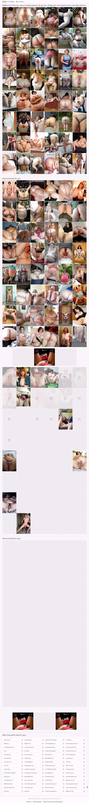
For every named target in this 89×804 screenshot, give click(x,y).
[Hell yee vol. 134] (51, 655)
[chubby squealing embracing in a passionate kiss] (51, 253)
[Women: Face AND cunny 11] (23, 190)
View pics (68, 762)
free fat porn (7, 740)
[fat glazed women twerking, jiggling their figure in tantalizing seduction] (51, 523)
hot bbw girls (7, 754)
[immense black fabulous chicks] (37, 613)
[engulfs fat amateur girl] (51, 80)
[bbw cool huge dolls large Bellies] (9, 38)
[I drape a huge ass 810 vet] (9, 419)
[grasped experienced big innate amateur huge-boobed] (51, 696)
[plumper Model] (80, 253)
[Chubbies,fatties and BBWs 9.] (23, 315)
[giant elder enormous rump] (23, 274)
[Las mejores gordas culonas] (51, 59)
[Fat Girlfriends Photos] (9, 502)
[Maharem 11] (23, 481)
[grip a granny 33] (80, 571)
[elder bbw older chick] (51, 211)
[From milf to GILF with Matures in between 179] (9, 163)
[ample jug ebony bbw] (9, 696)
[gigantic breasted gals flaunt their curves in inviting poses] (9, 253)
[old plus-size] (51, 315)
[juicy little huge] (51, 142)
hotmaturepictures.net (72, 743)
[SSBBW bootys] (37, 571)
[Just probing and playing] (66, 461)
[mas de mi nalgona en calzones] (23, 440)
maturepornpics (29, 787)
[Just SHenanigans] (23, 571)
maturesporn (69, 758)
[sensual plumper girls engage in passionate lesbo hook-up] (23, 17)
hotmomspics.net (49, 776)
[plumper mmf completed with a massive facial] (66, 655)
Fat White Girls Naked (9, 773)
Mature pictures (49, 787)
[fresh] (80, 211)
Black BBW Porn (29, 776)
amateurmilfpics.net (9, 787)
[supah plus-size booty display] (66, 571)
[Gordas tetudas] (51, 377)
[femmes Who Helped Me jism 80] (37, 142)
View (5, 751)
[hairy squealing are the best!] (66, 253)
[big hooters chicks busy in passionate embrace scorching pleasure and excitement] (80, 440)
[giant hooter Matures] (66, 274)
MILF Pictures (69, 765)
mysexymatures (70, 769)
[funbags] (66, 336)
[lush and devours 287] (66, 634)
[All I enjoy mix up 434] (9, 675)
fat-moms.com (7, 762)
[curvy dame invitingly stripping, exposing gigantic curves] (80, 336)
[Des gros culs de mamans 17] (66, 121)
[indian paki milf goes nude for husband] (66, 440)
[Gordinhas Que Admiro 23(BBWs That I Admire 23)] (37, 80)
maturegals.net (49, 773)
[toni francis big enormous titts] (37, 315)
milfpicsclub (28, 758)
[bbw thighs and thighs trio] (9, 398)
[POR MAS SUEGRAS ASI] (9, 121)
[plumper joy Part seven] (37, 440)
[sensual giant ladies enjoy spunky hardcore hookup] (37, 696)
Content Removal (38, 801)
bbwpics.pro (7, 776)
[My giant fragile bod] (37, 295)
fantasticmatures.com (51, 784)
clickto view (7, 769)
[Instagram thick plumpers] (66, 59)
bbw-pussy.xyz (29, 754)
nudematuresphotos (30, 769)
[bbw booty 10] (37, 461)
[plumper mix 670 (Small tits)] (37, 592)
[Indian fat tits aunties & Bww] (37, 655)
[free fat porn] (23, 211)
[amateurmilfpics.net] (23, 336)
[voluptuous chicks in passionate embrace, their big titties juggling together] (66, 523)
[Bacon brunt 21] (37, 211)
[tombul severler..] (37, 59)
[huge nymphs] (9, 481)
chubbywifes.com (8, 780)
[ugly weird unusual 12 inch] (9, 550)
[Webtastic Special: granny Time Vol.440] (51, 295)
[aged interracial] (51, 101)
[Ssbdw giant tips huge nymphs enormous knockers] (51, 550)
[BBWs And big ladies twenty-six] (66, 315)
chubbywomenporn (9, 747)
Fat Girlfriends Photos (30, 784)
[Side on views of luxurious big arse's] (23, 295)
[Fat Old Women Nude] (23, 398)
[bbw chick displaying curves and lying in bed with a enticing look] (51, 274)
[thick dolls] (37, 101)
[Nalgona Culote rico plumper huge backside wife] (23, 59)
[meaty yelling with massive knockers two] (37, 336)
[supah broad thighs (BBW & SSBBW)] (37, 550)
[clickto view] (80, 59)
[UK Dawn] (37, 232)
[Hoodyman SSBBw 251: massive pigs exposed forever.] (37, 17)
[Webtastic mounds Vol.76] (9, 440)
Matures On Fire (70, 780)
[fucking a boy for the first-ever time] (23, 613)
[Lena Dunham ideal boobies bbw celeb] (23, 634)
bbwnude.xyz (28, 740)
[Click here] (80, 80)
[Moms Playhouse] (23, 461)
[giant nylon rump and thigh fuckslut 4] (66, 80)
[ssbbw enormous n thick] (80, 613)
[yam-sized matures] (51, 17)
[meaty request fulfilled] (9, 655)
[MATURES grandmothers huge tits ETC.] (66, 377)
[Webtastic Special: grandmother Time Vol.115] (80, 190)
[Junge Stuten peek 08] (66, 142)
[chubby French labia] (51, 613)
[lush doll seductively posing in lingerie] (51, 440)
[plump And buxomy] (80, 315)
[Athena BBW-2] (23, 38)
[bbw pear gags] (9, 17)
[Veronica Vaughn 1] (66, 696)
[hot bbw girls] (80, 101)
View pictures (7, 758)
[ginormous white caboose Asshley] (66, 163)
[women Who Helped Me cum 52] (51, 190)
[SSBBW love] (51, 163)
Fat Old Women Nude (50, 769)
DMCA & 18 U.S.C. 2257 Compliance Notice (53, 801)
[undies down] (37, 190)
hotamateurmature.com (31, 773)
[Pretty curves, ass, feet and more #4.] (9, 592)
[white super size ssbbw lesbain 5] (66, 101)
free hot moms (69, 773)
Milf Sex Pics (48, 754)
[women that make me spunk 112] (23, 142)
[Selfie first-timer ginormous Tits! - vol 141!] (51, 571)
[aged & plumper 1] (23, 80)
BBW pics (6, 743)
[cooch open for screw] (9, 232)
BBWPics (8, 1)
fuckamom (68, 740)
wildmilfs (27, 791)
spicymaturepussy (50, 747)
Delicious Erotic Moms (51, 740)
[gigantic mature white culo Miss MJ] (66, 613)
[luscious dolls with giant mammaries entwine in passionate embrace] (9, 377)
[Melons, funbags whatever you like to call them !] (66, 481)
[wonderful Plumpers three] (51, 675)
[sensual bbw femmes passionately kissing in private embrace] (37, 121)
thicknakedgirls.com (50, 743)
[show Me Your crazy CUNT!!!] (23, 592)
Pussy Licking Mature (51, 791)
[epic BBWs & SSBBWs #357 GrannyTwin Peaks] (37, 675)
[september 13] (80, 675)
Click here (6, 791)
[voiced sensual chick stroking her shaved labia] (23, 232)
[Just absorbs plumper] (9, 101)
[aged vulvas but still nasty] (80, 38)
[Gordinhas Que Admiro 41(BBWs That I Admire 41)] (51, 481)
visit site (6, 765)
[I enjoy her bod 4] (80, 592)
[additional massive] (37, 398)
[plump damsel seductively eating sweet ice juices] (9, 211)
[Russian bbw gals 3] (80, 142)
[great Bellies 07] (23, 253)
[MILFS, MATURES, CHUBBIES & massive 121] (37, 274)
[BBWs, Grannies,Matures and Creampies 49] (23, 121)
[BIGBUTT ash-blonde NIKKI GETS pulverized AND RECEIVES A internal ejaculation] (66, 592)
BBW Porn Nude (8, 784)
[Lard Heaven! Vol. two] (66, 38)
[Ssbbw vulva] (80, 232)
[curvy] (51, 419)
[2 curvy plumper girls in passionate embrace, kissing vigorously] (23, 655)
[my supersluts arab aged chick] (51, 592)
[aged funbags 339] (23, 101)
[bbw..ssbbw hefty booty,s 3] (80, 377)
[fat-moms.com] (80, 461)
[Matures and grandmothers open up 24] (80, 295)
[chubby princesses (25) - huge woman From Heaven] (37, 377)
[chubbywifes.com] (80, 274)
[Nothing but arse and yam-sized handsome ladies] (80, 163)
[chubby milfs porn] (66, 232)
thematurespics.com (71, 751)
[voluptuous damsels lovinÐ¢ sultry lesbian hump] (37, 38)
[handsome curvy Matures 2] (37, 419)
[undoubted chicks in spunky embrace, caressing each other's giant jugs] (80, 481)
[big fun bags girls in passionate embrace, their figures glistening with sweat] (51, 38)
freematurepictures (71, 747)
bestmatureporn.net (71, 776)
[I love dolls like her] (23, 502)
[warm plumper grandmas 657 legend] (51, 232)
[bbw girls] (23, 163)
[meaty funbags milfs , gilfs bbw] (66, 502)
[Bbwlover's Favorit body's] (80, 655)
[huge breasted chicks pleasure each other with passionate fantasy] (66, 190)
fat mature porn (29, 780)
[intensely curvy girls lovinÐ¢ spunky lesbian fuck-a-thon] (23, 675)
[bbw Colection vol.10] (51, 398)
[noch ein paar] (9, 80)
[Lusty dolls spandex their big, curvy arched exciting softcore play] (66, 211)
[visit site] (9, 274)
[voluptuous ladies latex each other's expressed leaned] (51, 461)
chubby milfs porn (29, 747)
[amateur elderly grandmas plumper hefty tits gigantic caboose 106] (9, 295)
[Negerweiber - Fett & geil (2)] (80, 502)
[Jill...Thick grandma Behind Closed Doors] (37, 523)
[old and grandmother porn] (23, 696)
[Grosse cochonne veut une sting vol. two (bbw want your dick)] (51, 121)
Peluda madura (49, 762)
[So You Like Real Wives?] (23, 419)
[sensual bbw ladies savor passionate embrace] (80, 523)
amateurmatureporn (50, 751)
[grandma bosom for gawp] (37, 481)
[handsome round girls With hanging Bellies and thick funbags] (9, 190)
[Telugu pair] (80, 696)
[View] (66, 419)
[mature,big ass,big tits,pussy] (37, 502)
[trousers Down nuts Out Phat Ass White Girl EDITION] (80, 398)
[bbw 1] (66, 550)
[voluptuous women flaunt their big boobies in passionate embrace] (23, 377)
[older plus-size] (37, 163)
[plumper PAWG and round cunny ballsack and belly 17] (66, 17)
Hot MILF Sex (48, 780)
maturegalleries (29, 762)
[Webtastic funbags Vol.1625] (23, 550)
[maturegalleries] (23, 523)
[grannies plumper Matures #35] (66, 398)
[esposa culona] (80, 121)
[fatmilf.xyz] (9, 315)
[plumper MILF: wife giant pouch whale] (66, 295)
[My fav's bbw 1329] (9, 634)
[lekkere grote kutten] (37, 253)
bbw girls (27, 751)
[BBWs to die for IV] (80, 550)
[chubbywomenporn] (9, 59)
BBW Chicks (28, 743)
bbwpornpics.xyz (29, 765)
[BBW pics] (9, 461)
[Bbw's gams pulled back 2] (66, 675)
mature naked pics (70, 754)
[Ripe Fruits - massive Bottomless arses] (51, 502)
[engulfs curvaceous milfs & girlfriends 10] (9, 613)
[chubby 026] (80, 419)
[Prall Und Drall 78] (51, 634)
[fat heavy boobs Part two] (80, 17)
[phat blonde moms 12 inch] (51, 336)
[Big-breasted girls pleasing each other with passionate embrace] (9, 523)
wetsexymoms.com (50, 765)
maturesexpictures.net (72, 784)
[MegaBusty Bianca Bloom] (37, 634)
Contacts (29, 801)
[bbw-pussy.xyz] (9, 142)
